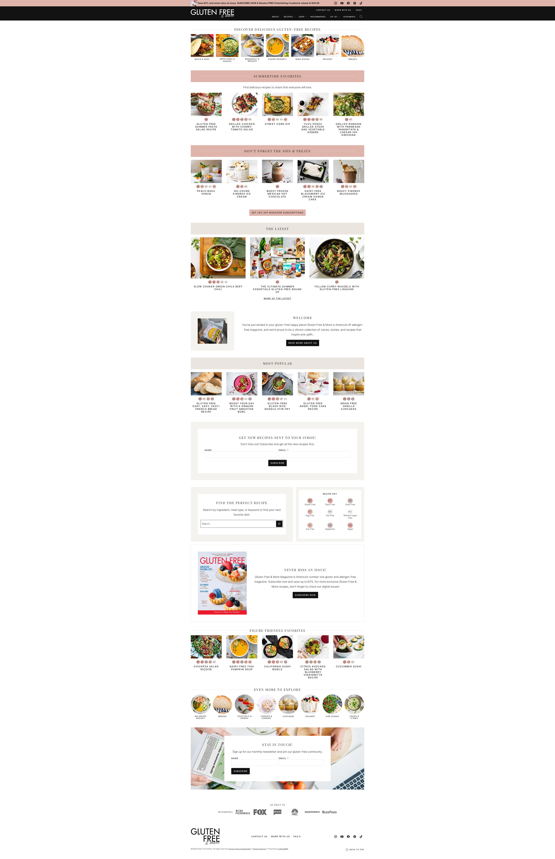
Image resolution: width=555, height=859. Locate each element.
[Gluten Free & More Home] (212, 13)
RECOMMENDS (318, 17)
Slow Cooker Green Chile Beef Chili (218, 288)
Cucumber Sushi (349, 666)
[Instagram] (335, 3)
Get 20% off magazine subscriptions (277, 212)
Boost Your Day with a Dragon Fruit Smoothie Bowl (242, 407)
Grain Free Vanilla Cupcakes (348, 406)
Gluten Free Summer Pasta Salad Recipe (206, 127)
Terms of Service (259, 849)
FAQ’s (359, 10)
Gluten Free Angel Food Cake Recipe (313, 406)
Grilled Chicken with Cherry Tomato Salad (242, 127)
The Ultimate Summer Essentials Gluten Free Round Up (277, 289)
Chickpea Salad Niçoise (206, 668)
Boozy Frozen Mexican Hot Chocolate (277, 194)
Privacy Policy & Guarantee (240, 849)
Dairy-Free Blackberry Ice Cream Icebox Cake (313, 195)
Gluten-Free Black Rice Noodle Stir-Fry (277, 406)
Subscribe (277, 463)
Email (284, 450)
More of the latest (277, 298)
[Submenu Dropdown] (294, 16)
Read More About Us (302, 343)
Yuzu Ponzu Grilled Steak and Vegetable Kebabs (313, 128)
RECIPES (288, 17)
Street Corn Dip (277, 124)
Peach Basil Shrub (206, 192)
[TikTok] (361, 3)
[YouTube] (342, 3)
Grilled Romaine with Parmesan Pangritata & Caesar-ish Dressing (349, 130)
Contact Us (323, 10)
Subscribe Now (305, 595)
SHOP (302, 17)
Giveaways (349, 17)
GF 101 (334, 17)
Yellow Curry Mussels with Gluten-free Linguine (336, 288)
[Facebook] (348, 3)
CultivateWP (283, 849)
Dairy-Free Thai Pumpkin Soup (242, 668)
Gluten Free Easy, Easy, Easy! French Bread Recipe (206, 407)
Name (208, 450)
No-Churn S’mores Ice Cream (242, 194)
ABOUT (275, 17)
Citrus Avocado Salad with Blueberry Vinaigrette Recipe (313, 672)
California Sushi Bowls (277, 668)
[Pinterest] (355, 3)
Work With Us (343, 10)
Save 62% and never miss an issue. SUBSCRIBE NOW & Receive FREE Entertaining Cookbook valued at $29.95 (258, 3)
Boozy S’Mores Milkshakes (348, 192)
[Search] (361, 16)
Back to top (357, 849)
